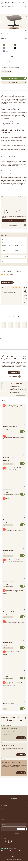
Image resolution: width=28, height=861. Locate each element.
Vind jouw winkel (13, 82)
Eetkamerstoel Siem (8, 703)
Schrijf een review (6, 282)
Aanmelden (21, 829)
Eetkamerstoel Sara (8, 673)
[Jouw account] (22, 3)
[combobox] (13, 6)
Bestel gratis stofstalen (5, 86)
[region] (14, 555)
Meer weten (20, 737)
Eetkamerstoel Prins (8, 642)
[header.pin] (20, 3)
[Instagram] (8, 841)
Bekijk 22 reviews (5, 278)
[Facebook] (2, 841)
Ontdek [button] (2, 808)
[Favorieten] (24, 3)
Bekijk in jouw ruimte (14, 28)
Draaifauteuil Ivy (7, 489)
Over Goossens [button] (4, 805)
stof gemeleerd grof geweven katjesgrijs (10, 67)
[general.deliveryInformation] (9, 74)
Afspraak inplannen (13, 376)
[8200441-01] (14, 22)
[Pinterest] (5, 841)
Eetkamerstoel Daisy (8, 550)
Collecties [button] (2, 813)
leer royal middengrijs (6, 71)
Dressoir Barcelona (8, 519)
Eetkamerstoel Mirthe (9, 611)
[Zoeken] (26, 6)
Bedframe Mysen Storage (10, 426)
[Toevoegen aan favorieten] (26, 31)
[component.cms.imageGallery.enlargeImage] (27, 16)
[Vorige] (1, 22)
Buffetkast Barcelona (8, 457)
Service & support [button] (4, 811)
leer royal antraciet (6, 63)
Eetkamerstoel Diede (8, 581)
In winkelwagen (13, 78)
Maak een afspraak (13, 225)
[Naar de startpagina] (14, 2)
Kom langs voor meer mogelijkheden (9, 56)
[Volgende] (27, 22)
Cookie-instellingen (9, 859)
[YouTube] (11, 841)
